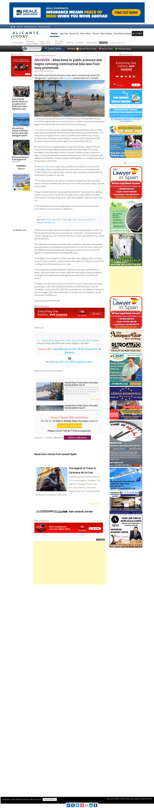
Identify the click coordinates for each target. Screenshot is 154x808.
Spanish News (91, 43)
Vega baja (64, 33)
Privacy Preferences (50, 799)
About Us (137, 799)
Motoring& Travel (59, 42)
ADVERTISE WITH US (30, 27)
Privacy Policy (125, 799)
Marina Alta (74, 33)
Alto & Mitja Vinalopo (122, 33)
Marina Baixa (85, 33)
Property (80, 43)
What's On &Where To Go (45, 42)
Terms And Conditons (113, 799)
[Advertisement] (69, 563)
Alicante (95, 33)
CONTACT (20, 27)
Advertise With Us (146, 799)
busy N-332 (43, 166)
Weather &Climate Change (32, 42)
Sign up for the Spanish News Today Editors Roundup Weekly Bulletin (70, 340)
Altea (62, 118)
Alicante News (18, 43)
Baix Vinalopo (106, 33)
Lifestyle (70, 43)
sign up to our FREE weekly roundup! (73, 361)
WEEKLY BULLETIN (44, 27)
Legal (132, 799)
